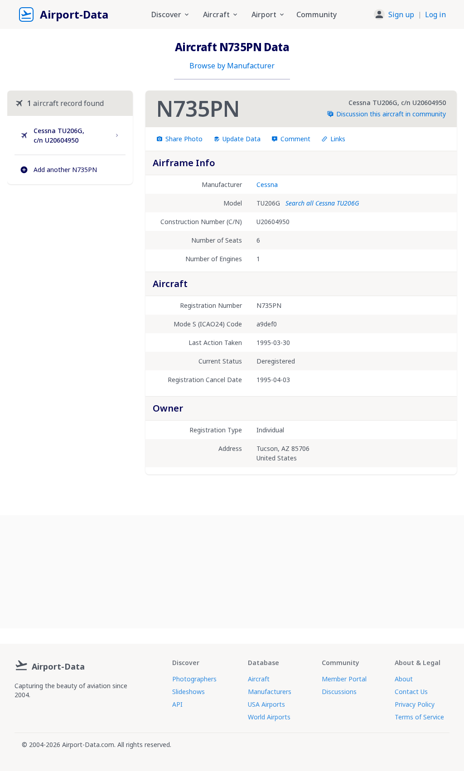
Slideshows (188, 691)
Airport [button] (263, 14)
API (177, 704)
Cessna (267, 184)
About (404, 679)
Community (316, 14)
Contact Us (411, 691)
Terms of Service (419, 717)
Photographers (194, 679)
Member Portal (344, 679)
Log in (435, 14)
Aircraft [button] (216, 14)
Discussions (339, 691)
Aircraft (259, 679)
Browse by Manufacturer (232, 66)
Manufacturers (269, 691)
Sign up (401, 14)
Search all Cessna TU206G (322, 203)
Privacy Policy (415, 704)
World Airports (269, 717)
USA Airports (266, 704)
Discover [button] (166, 14)
